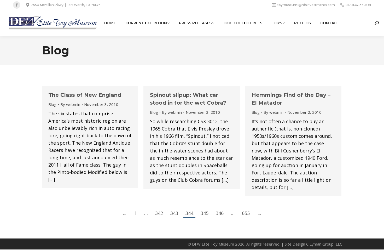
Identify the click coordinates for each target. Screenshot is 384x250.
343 (174, 213)
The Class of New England (84, 95)
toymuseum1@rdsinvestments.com (306, 5)
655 (246, 213)
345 (204, 213)
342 (159, 213)
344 (189, 213)
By (70, 104)
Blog (52, 104)
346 (220, 213)
